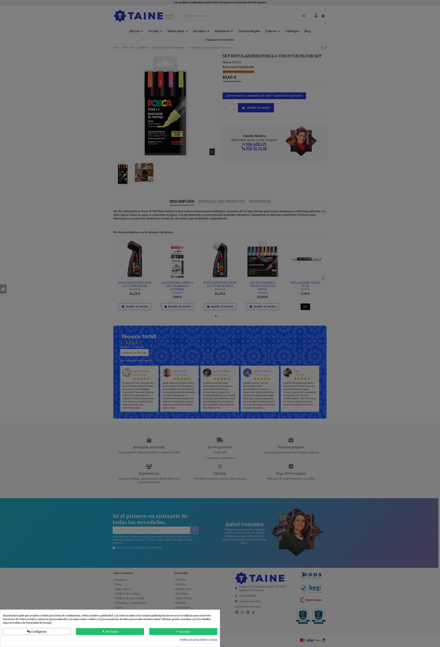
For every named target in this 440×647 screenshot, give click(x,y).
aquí (194, 619)
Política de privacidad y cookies (198, 639)
